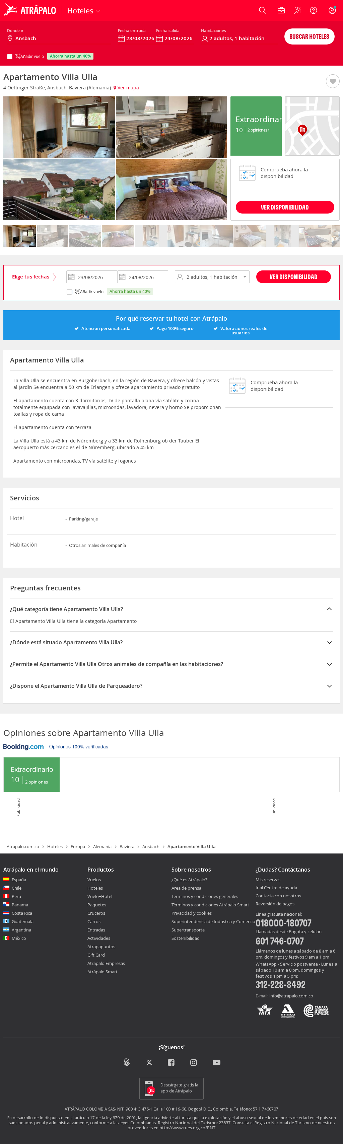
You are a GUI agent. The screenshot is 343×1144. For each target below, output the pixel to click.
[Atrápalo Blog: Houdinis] (127, 1062)
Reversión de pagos (275, 904)
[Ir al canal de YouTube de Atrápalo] (216, 1063)
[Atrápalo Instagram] (194, 1063)
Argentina (21, 930)
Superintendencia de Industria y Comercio (213, 921)
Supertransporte (188, 930)
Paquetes (96, 905)
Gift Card (96, 955)
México (19, 938)
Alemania (102, 846)
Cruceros (96, 913)
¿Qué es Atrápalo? (189, 880)
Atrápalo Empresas (106, 963)
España (19, 880)
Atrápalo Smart (102, 972)
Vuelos (94, 880)
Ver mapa (127, 87)
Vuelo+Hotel (99, 896)
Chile (16, 888)
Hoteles (55, 846)
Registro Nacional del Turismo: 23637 (194, 1123)
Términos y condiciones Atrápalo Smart (210, 905)
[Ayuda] (314, 10)
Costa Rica (22, 913)
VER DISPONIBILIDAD (285, 207)
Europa (78, 846)
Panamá (20, 905)
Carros (93, 921)
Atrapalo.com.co (23, 846)
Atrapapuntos (101, 947)
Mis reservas (268, 880)
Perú (16, 896)
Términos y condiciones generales (205, 896)
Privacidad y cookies (192, 913)
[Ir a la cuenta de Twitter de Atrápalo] (149, 1063)
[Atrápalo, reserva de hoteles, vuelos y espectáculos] (31, 10)
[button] (333, 81)
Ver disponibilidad (294, 276)
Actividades (98, 938)
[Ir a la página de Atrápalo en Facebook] (172, 1063)
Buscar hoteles (309, 36)
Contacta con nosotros (278, 896)
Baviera (127, 846)
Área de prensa (186, 888)
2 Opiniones (258, 130)
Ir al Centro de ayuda (276, 888)
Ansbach (150, 846)
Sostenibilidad (186, 938)
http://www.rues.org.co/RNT (187, 1128)
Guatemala (22, 921)
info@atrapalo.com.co (291, 996)
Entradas (96, 930)
